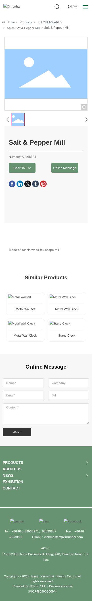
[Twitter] (27, 184)
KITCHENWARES (50, 22)
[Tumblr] (35, 184)
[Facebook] (12, 184)
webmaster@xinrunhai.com (63, 537)
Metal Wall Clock (66, 309)
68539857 (49, 531)
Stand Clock (66, 335)
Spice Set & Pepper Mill (23, 28)
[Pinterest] (43, 184)
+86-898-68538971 (25, 531)
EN (69, 6)
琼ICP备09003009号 (42, 591)
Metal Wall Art (25, 309)
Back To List (22, 168)
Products (26, 22)
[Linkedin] (20, 184)
